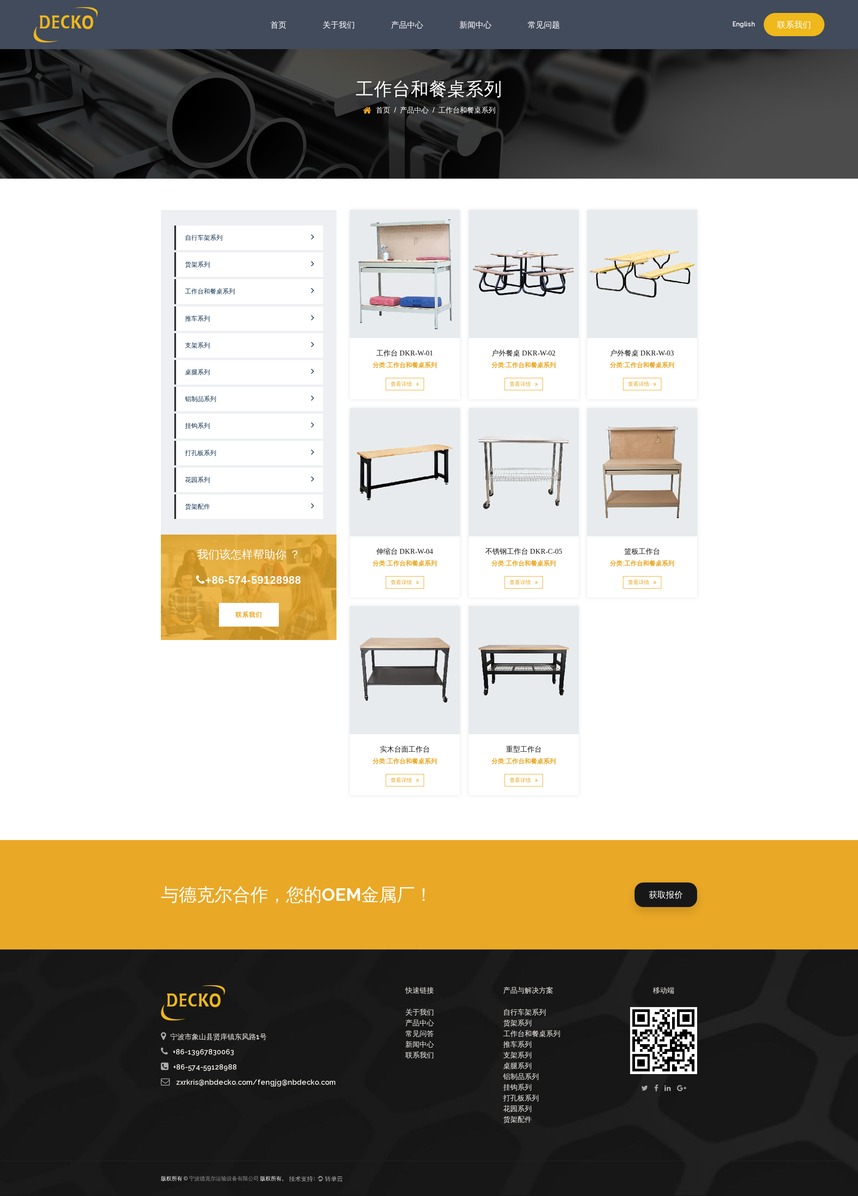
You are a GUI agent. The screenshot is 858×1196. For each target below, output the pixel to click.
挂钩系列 (197, 425)
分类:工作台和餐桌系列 (405, 365)
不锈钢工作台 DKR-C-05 (523, 551)
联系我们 (794, 24)
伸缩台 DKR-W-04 (404, 551)
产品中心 (407, 24)
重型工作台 (523, 749)
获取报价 (666, 894)
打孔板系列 (200, 453)
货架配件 (197, 506)
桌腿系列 (197, 372)
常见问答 (419, 1033)
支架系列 (197, 345)
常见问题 (544, 24)
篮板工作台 (642, 551)
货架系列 (197, 264)
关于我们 (339, 24)
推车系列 (197, 318)
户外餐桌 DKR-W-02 (523, 353)
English (743, 24)
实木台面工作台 (405, 749)
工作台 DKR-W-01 (404, 353)
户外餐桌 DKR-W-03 (642, 353)
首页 (278, 24)
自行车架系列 (204, 237)
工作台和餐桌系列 (210, 291)
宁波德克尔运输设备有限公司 (224, 1178)
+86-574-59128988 (253, 580)
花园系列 (197, 480)
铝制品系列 (200, 399)
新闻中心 (475, 24)
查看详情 (402, 384)
